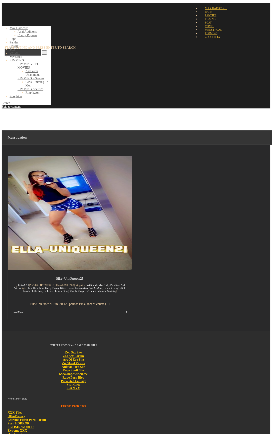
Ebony (48, 288)
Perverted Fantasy (73, 381)
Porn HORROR (18, 423)
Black (29, 288)
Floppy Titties (59, 288)
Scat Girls (73, 384)
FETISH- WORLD (21, 427)
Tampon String (62, 291)
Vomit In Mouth (98, 291)
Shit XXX (73, 388)
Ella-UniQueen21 (69, 278)
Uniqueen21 (83, 291)
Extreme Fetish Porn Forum (27, 419)
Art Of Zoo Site (73, 359)
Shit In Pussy (37, 291)
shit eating (113, 288)
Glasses (70, 288)
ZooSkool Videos (73, 363)
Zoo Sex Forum (73, 356)
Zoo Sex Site (73, 352)
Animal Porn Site (73, 366)
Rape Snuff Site (73, 370)
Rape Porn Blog (73, 377)
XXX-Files (15, 412)
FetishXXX (23, 285)
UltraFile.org (16, 416)
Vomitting (111, 291)
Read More (18, 312)
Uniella (73, 291)
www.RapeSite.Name (73, 374)
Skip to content (11, 106)
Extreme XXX (17, 430)
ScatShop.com (101, 288)
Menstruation (81, 288)
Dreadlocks (38, 288)
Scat (91, 288)
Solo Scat (49, 291)
